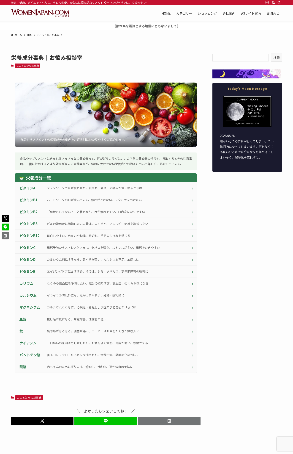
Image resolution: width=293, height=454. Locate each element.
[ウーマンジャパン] (40, 13)
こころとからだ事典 (27, 65)
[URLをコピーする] (169, 421)
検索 (276, 57)
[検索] (279, 2)
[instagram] (267, 2)
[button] (42, 421)
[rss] (273, 2)
